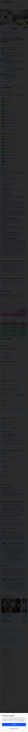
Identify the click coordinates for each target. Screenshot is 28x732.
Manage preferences (14, 728)
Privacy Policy (21, 720)
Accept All (14, 724)
